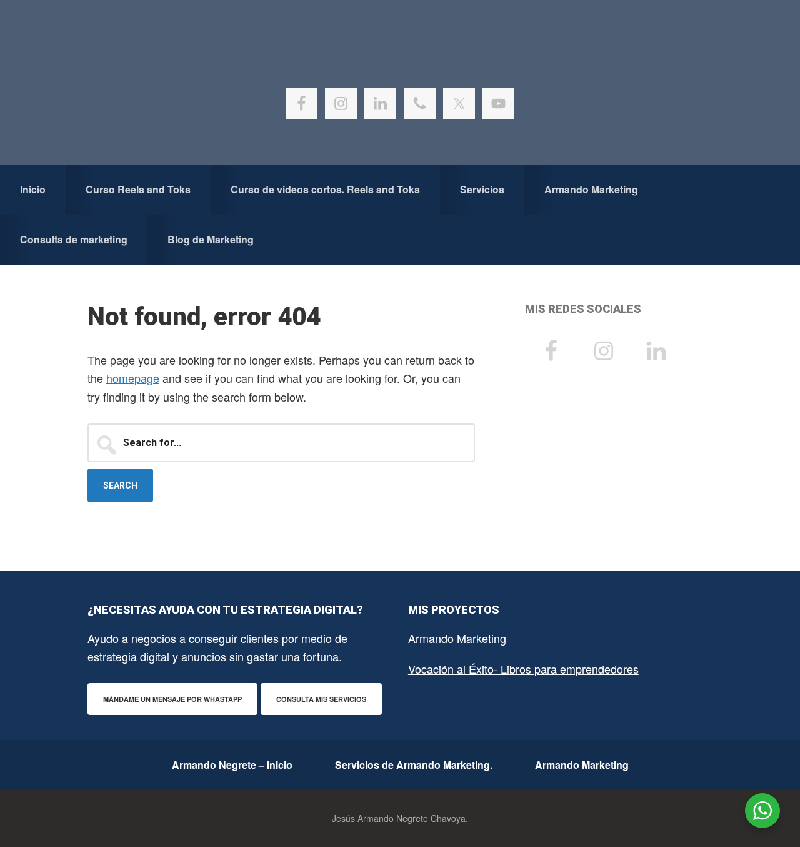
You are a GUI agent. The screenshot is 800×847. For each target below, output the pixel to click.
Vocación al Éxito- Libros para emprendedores (523, 669)
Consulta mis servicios (321, 699)
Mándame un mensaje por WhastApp (172, 699)
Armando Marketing (457, 638)
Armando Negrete (400, 63)
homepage (132, 378)
